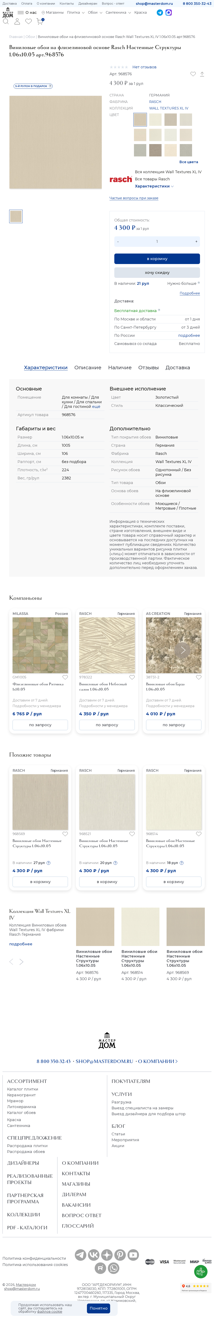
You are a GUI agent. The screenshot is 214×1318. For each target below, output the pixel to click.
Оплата (26, 3)
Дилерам (74, 1194)
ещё (95, 406)
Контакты (67, 3)
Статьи (118, 1134)
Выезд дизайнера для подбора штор (149, 1114)
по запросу (40, 725)
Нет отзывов (144, 67)
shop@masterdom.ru (154, 4)
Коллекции (23, 1214)
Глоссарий (78, 1226)
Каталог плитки (22, 1089)
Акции (118, 1146)
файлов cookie (49, 1312)
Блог (118, 1126)
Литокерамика (21, 1107)
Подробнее (190, 293)
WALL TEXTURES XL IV (168, 108)
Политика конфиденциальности (34, 1258)
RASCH (155, 102)
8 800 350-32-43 (197, 4)
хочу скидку (157, 272)
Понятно (99, 1308)
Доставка (10, 3)
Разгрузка (121, 1102)
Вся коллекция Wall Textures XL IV (168, 172)
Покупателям (131, 1081)
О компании (46, 3)
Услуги (122, 1094)
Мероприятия (125, 1140)
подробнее (189, 335)
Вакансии (76, 1205)
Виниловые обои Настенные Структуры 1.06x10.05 (94, 958)
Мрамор (15, 1101)
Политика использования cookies (35, 1264)
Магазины (76, 1184)
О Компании (80, 1163)
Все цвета (188, 162)
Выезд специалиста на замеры (142, 1108)
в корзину (157, 258)
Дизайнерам (87, 3)
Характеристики (152, 186)
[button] (182, 650)
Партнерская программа (25, 1198)
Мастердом (26, 1285)
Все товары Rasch (152, 179)
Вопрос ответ (82, 1215)
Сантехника (19, 1125)
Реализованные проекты (30, 1179)
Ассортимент (27, 1081)
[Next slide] (21, 962)
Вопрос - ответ (113, 3)
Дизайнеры (23, 1163)
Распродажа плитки (27, 1146)
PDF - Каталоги (27, 1227)
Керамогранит (21, 1095)
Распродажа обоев (26, 1151)
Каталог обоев (21, 1112)
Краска (14, 1120)
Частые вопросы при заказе (134, 198)
